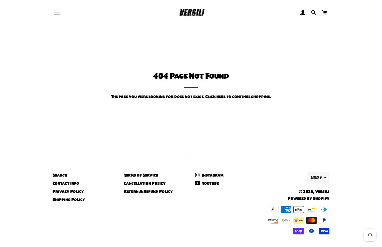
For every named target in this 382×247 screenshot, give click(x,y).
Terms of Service (141, 175)
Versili (322, 191)
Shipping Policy (69, 199)
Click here (215, 96)
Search (60, 175)
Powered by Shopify (308, 198)
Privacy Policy (68, 191)
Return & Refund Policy (148, 191)
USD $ (315, 177)
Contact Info (66, 183)
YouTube (210, 183)
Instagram (212, 175)
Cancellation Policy (145, 183)
